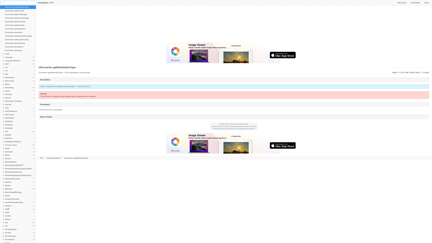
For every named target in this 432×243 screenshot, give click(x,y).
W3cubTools (401, 3)
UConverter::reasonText (13, 32)
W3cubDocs (43, 3)
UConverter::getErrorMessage (16, 14)
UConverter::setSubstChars (15, 43)
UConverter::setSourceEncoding (17, 39)
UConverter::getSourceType (15, 21)
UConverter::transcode (13, 50)
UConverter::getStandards (14, 25)
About (426, 3)
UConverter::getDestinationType (17, 7)
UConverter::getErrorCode (14, 11)
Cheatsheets (415, 3)
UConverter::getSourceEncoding (17, 18)
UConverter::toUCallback (14, 47)
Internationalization (54, 158)
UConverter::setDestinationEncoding (18, 36)
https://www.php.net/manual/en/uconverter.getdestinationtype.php (234, 128)
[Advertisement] (106, 25)
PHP (41, 158)
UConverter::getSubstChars (15, 29)
